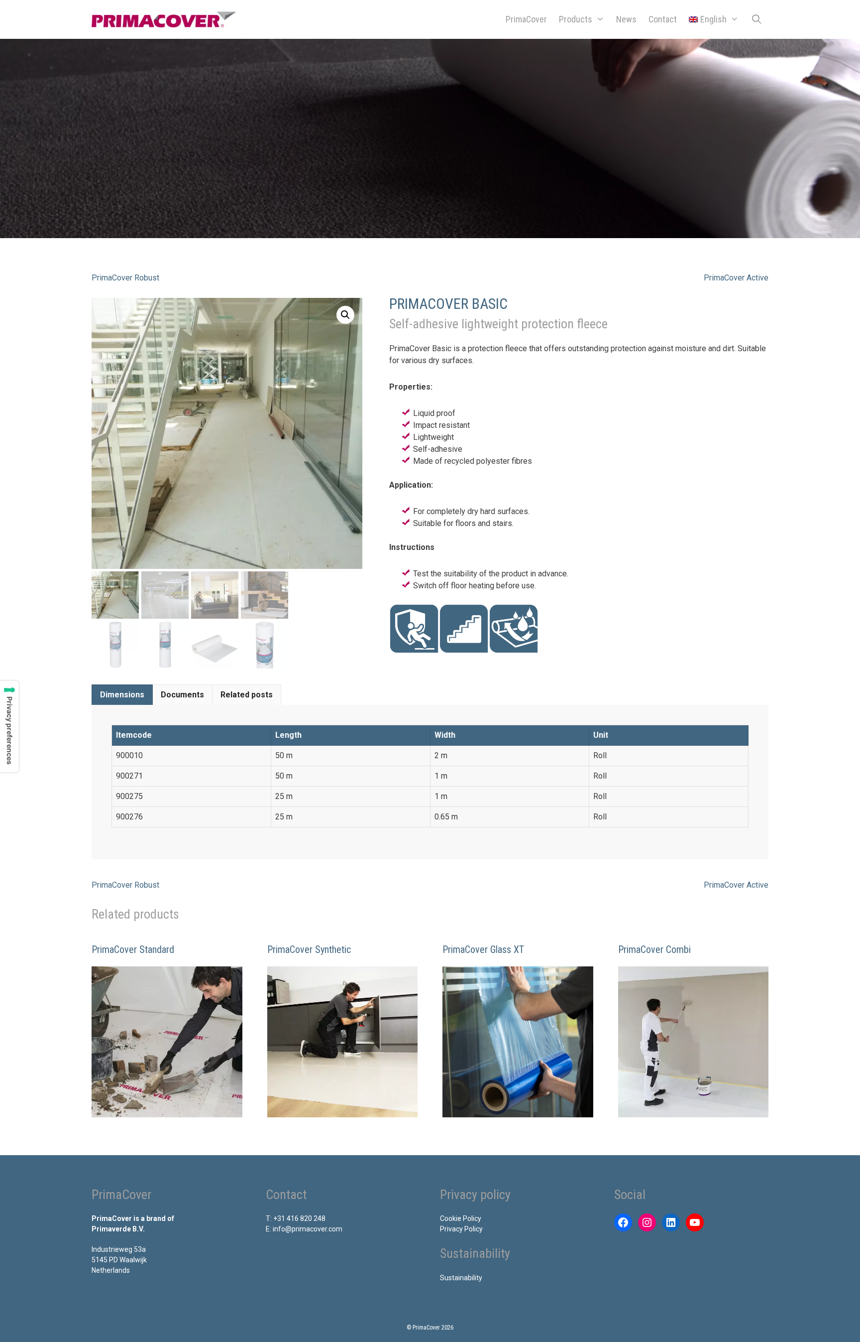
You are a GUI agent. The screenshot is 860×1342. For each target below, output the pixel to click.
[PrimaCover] (166, 19)
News (626, 19)
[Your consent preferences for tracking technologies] (9, 726)
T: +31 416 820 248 (295, 1218)
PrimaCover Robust (125, 277)
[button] (345, 315)
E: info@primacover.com (304, 1229)
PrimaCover (526, 19)
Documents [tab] (182, 694)
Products (575, 19)
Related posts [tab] (246, 694)
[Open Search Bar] (756, 19)
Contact (662, 19)
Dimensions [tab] (122, 694)
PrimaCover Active (736, 277)
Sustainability (461, 1278)
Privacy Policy (461, 1229)
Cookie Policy (460, 1218)
